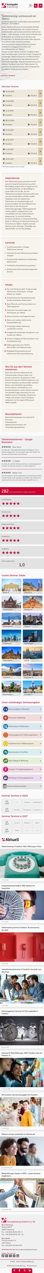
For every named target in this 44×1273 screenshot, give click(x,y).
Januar (16, 823)
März (36, 823)
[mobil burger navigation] (30, 6)
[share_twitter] (24, 1270)
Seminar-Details (8, 75)
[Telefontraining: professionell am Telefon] (36, 6)
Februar (26, 823)
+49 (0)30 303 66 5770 (13, 1245)
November (26, 810)
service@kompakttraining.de (26, 1250)
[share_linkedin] (29, 1270)
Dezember (36, 810)
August (26, 802)
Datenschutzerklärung (16, 1266)
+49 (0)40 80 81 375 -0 (13, 1232)
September (36, 802)
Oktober (16, 810)
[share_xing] (14, 1270)
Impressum (32, 1266)
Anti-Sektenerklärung (25, 1262)
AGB (13, 1262)
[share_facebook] (19, 1270)
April (16, 830)
